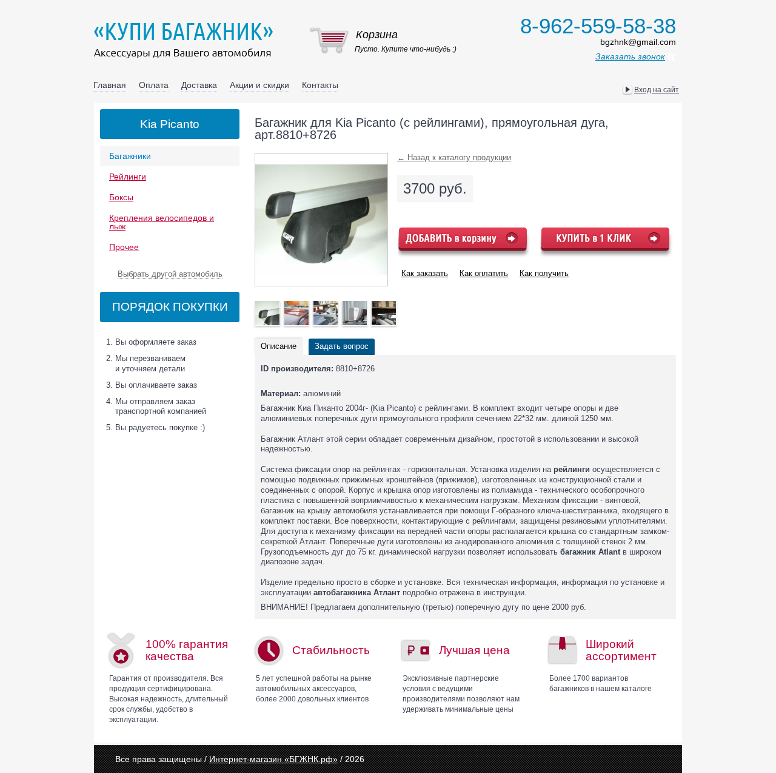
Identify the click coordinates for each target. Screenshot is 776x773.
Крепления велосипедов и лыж (161, 222)
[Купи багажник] (186, 40)
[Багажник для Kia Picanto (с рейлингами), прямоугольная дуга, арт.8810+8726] (267, 313)
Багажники (130, 156)
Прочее (124, 247)
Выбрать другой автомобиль (170, 273)
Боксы (121, 197)
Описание (278, 346)
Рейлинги (127, 176)
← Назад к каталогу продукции (454, 157)
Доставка (199, 85)
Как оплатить (484, 273)
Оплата (154, 85)
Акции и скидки (259, 85)
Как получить (544, 273)
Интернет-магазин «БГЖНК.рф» (273, 759)
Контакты (320, 85)
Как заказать (424, 273)
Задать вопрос (342, 346)
